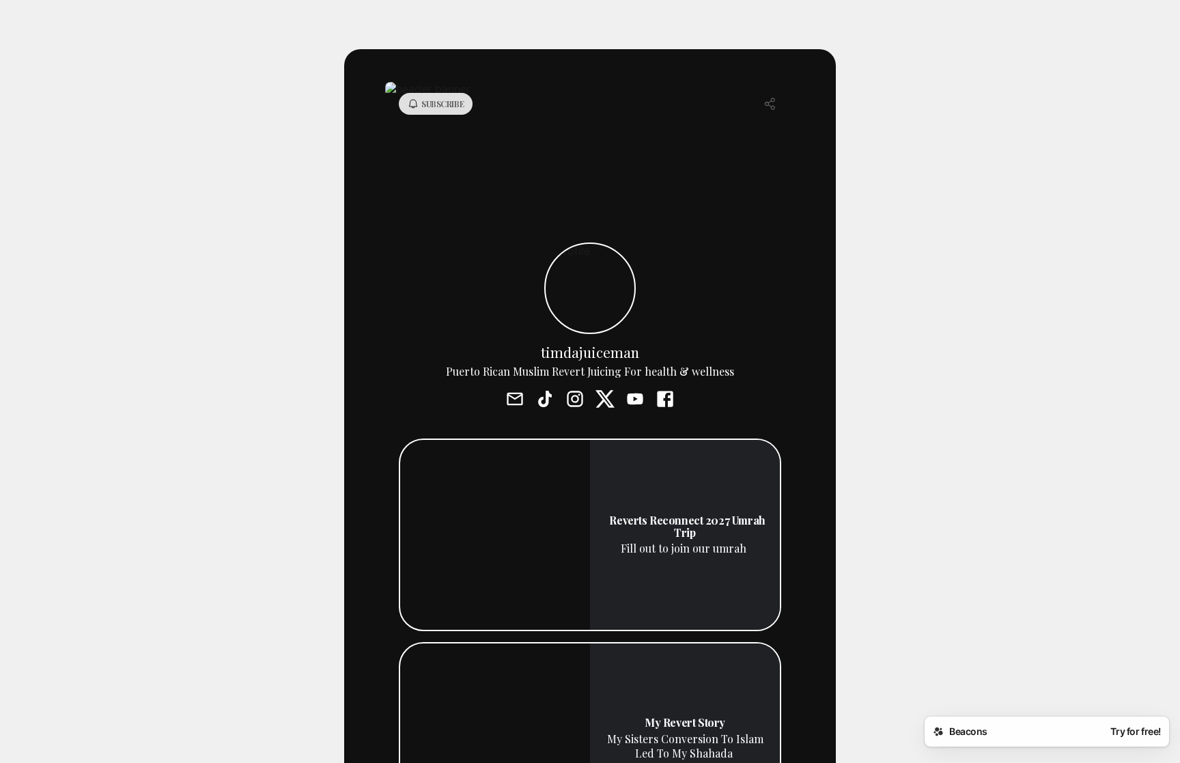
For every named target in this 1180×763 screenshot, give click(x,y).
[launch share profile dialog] (770, 104)
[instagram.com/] (575, 400)
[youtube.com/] (635, 400)
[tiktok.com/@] (545, 400)
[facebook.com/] (665, 400)
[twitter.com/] (605, 400)
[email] (515, 400)
